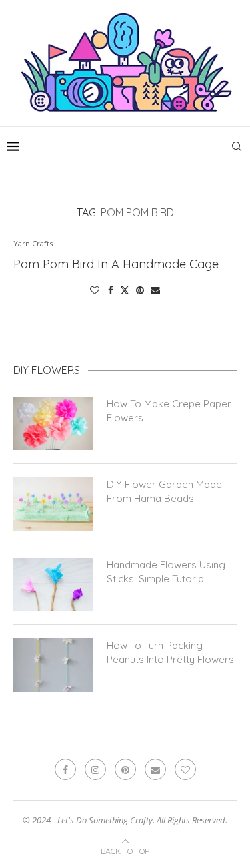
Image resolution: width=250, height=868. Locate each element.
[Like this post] (94, 290)
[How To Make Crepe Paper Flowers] (53, 423)
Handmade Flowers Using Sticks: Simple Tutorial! (166, 571)
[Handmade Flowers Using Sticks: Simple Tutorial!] (53, 584)
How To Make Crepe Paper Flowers (169, 410)
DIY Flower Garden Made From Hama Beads (164, 491)
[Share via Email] (155, 290)
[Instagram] (95, 769)
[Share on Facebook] (110, 290)
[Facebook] (65, 769)
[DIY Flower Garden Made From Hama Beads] (53, 504)
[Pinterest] (125, 769)
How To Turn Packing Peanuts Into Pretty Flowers (170, 652)
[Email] (155, 769)
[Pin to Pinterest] (140, 290)
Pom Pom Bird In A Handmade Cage (116, 264)
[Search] (236, 146)
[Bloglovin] (185, 769)
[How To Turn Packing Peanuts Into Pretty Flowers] (53, 665)
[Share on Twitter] (124, 290)
